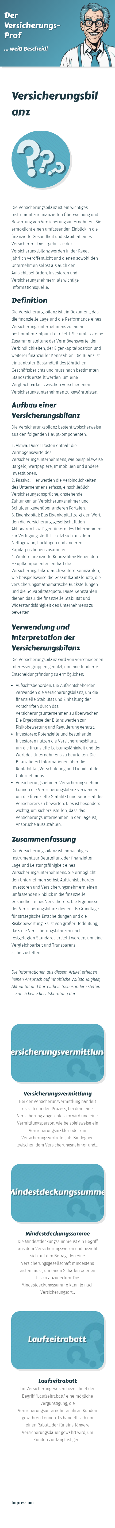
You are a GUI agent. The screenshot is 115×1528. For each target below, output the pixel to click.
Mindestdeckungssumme (57, 1234)
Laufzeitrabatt (57, 1381)
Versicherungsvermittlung (58, 1094)
